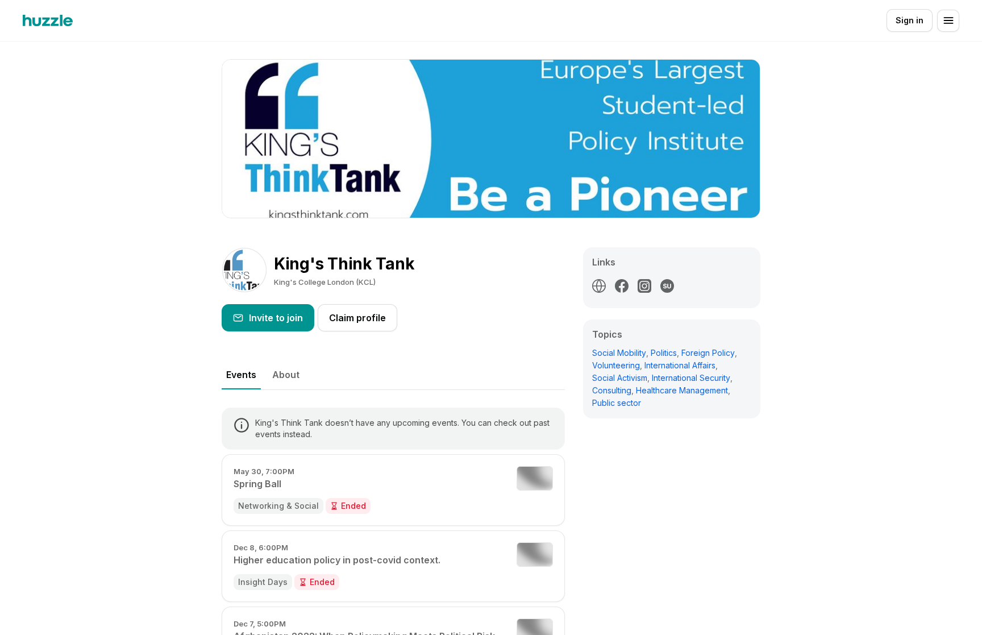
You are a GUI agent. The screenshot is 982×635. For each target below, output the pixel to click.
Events (241, 374)
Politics (664, 353)
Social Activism (619, 378)
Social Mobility (619, 353)
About (285, 374)
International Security (691, 378)
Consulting (611, 390)
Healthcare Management (682, 390)
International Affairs (679, 365)
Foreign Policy (708, 353)
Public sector (616, 403)
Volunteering (616, 365)
